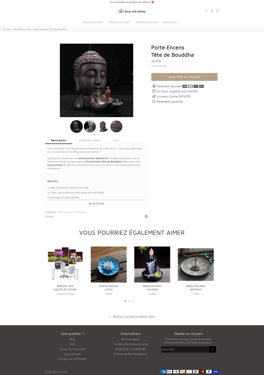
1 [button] (94, 134)
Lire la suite (97, 203)
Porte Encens (79, 212)
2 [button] (98, 134)
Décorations (170, 22)
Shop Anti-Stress (59, 372)
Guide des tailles (90, 140)
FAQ (72, 344)
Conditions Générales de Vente (130, 344)
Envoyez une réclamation (72, 358)
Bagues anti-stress (119, 22)
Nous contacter (72, 353)
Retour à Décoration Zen (133, 316)
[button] (125, 301)
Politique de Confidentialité (130, 349)
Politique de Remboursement (130, 353)
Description (58, 140)
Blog (72, 339)
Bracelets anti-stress (147, 22)
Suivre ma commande (72, 349)
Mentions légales (130, 339)
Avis (116, 140)
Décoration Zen (64, 212)
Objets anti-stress (93, 22)
